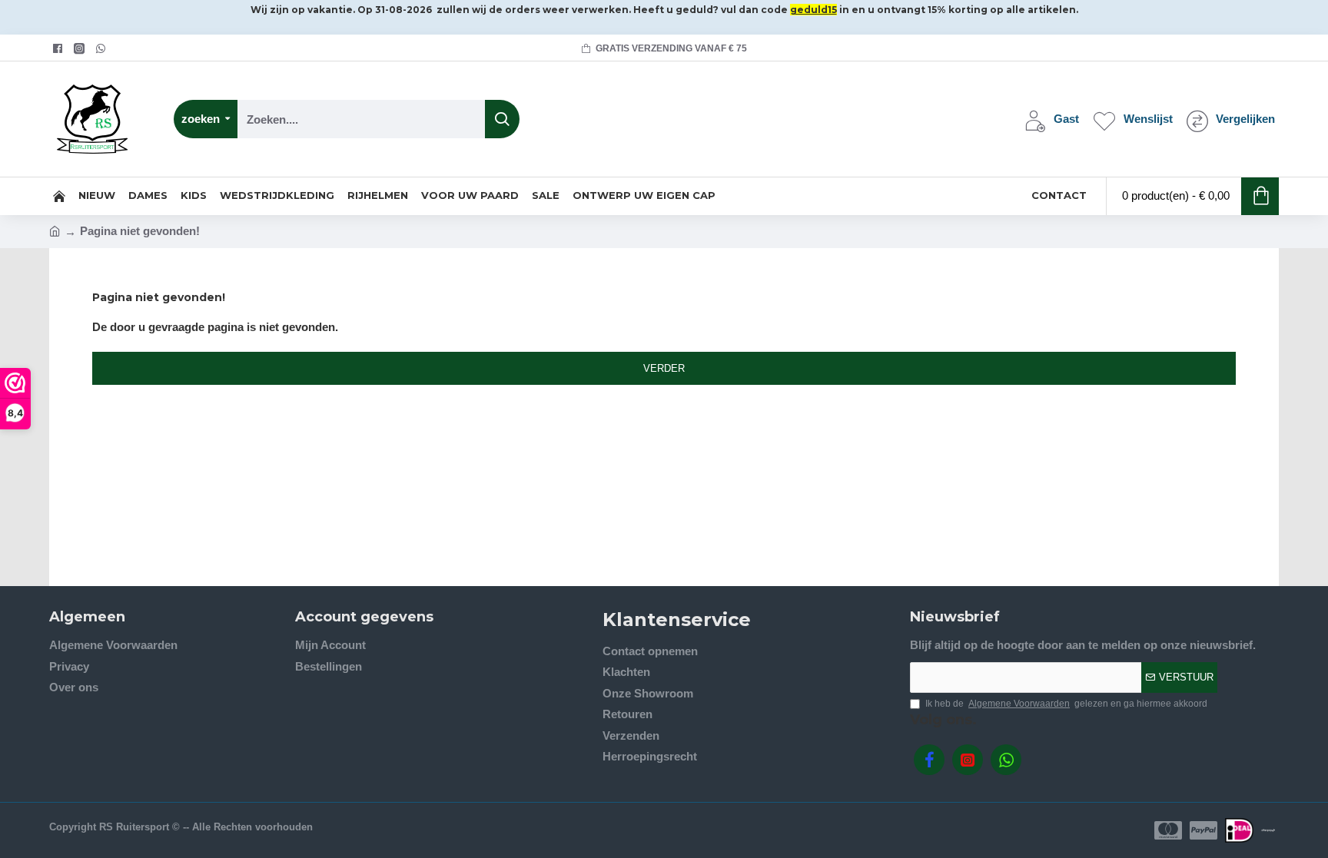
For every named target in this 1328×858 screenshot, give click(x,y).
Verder (664, 368)
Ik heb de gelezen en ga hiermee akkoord (1066, 703)
